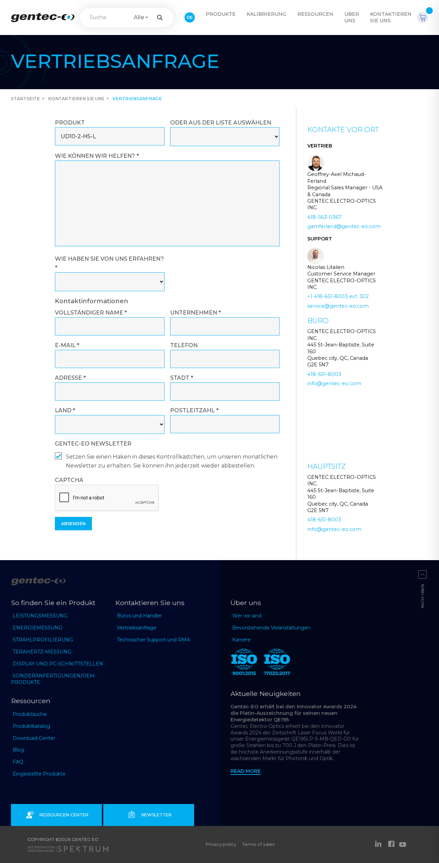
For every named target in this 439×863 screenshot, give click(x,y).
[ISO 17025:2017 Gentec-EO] (277, 663)
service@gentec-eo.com (338, 306)
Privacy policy (220, 844)
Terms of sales (258, 844)
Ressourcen (315, 14)
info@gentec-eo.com (334, 383)
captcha (69, 480)
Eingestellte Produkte (39, 774)
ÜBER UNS (351, 17)
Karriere (241, 640)
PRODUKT (70, 122)
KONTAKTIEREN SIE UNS (391, 17)
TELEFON (184, 345)
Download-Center (34, 738)
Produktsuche (30, 714)
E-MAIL (67, 345)
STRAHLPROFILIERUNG (43, 640)
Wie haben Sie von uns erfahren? (109, 263)
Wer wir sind (246, 616)
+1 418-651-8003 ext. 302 (338, 296)
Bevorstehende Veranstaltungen (271, 628)
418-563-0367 (324, 217)
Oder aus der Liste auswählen (220, 122)
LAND (65, 410)
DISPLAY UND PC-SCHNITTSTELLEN (58, 664)
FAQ (18, 762)
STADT (181, 378)
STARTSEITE (25, 98)
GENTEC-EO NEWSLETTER (93, 443)
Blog (18, 750)
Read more (245, 771)
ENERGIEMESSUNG (37, 628)
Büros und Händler (139, 616)
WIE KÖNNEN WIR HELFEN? (97, 156)
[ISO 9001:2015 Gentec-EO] (244, 663)
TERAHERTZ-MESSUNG (42, 652)
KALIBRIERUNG (266, 14)
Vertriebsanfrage (136, 628)
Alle (139, 17)
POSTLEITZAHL (194, 410)
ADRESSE (70, 378)
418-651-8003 (324, 374)
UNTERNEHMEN (195, 312)
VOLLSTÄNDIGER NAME (91, 312)
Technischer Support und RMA (153, 640)
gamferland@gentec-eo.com (344, 226)
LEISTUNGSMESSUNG (40, 616)
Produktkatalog (31, 726)
